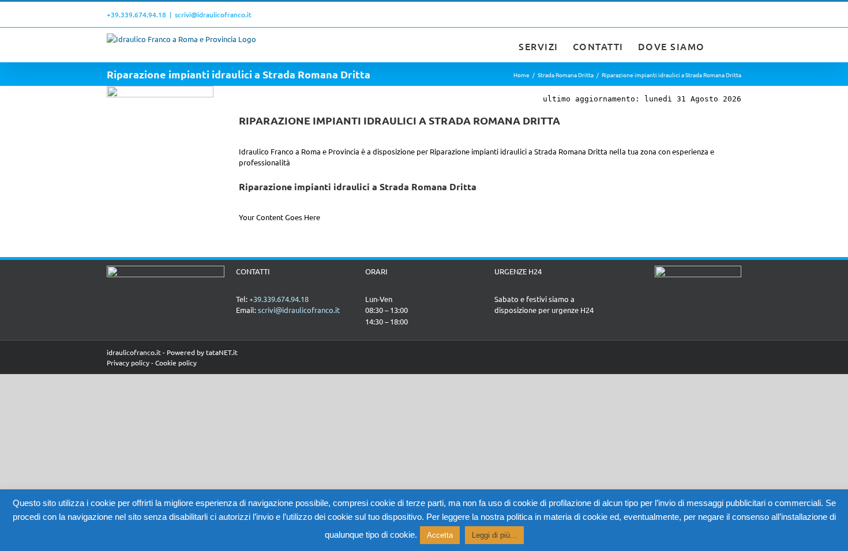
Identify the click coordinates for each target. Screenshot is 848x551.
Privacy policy (128, 362)
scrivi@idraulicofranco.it (213, 14)
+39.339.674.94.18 (136, 14)
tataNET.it (222, 352)
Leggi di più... (494, 535)
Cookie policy (176, 362)
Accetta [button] (440, 535)
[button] (723, 45)
